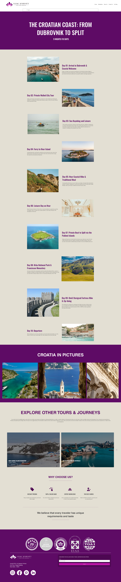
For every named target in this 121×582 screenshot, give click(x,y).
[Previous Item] (3, 380)
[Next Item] (117, 380)
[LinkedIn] (33, 572)
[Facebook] (19, 572)
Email (60, 559)
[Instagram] (12, 572)
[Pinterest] (26, 572)
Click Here (13, 464)
